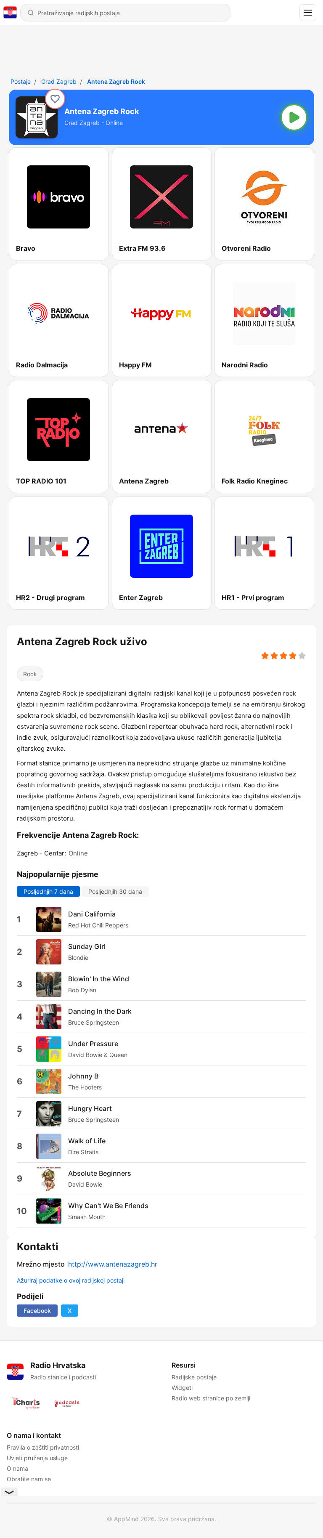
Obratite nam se (29, 1478)
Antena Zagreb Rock (116, 81)
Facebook (37, 1310)
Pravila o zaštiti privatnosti (43, 1447)
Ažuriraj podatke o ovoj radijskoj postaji (70, 1280)
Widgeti (182, 1387)
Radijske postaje (194, 1377)
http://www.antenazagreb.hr (112, 1264)
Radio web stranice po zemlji (211, 1398)
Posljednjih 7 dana (48, 891)
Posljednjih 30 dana (115, 891)
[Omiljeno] (55, 99)
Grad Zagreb (59, 81)
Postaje (21, 81)
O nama (17, 1468)
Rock (30, 673)
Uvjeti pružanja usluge (37, 1457)
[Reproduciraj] (294, 117)
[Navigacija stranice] (307, 12)
